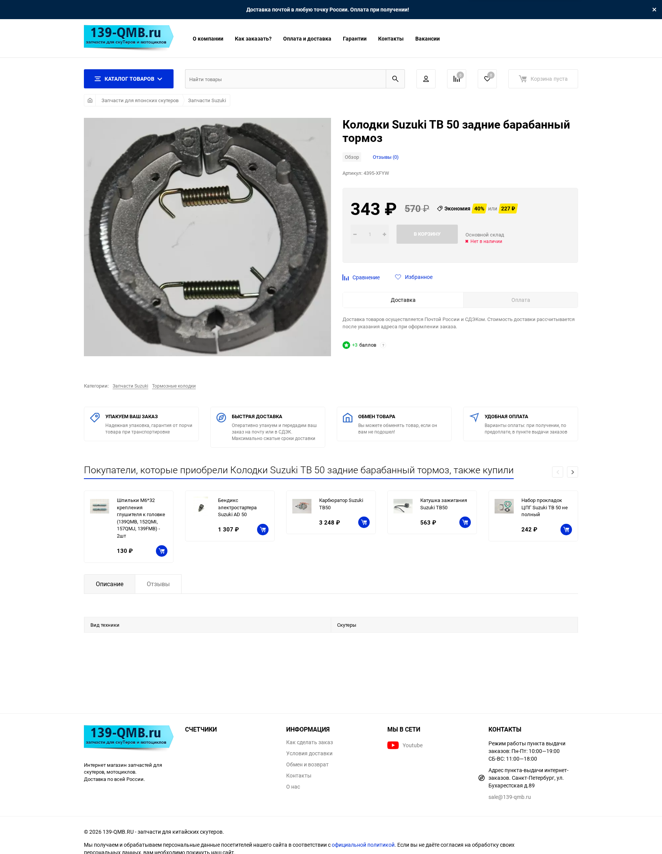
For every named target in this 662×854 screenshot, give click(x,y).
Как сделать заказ (309, 742)
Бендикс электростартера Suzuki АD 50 (237, 507)
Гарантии (355, 38)
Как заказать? (253, 38)
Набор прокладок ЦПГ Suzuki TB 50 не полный (544, 507)
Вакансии (427, 38)
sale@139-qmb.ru (509, 796)
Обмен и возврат (307, 764)
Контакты (391, 38)
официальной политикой (363, 844)
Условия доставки (309, 753)
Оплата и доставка (307, 38)
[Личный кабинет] (426, 78)
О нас (293, 786)
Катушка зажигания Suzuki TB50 (443, 504)
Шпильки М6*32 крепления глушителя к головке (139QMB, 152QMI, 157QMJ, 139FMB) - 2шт (141, 518)
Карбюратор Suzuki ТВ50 (341, 504)
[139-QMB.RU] (129, 739)
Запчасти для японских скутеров (140, 100)
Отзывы (158, 584)
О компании (208, 38)
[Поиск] (395, 78)
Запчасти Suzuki (207, 100)
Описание (109, 584)
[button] (572, 472)
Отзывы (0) (386, 156)
